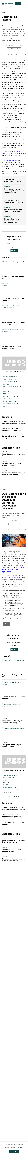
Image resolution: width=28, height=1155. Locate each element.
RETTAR (4, 394)
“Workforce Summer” (14, 577)
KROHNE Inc (6, 384)
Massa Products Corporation (11, 386)
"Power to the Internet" (10, 160)
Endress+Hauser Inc (8, 379)
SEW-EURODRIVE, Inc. (9, 396)
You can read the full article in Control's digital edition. (13, 569)
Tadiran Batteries (7, 399)
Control (4, 489)
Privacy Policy (19, 1147)
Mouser (4, 391)
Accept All (14, 1151)
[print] (25, 54)
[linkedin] (11, 54)
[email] (19, 54)
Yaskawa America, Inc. (9, 404)
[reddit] (17, 54)
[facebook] (8, 54)
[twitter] (14, 54)
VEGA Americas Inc (8, 401)
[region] (14, 1148)
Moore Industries (7, 389)
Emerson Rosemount (8, 376)
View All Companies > (14, 410)
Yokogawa (5, 406)
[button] (3, 4)
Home (3, 12)
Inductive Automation (8, 381)
